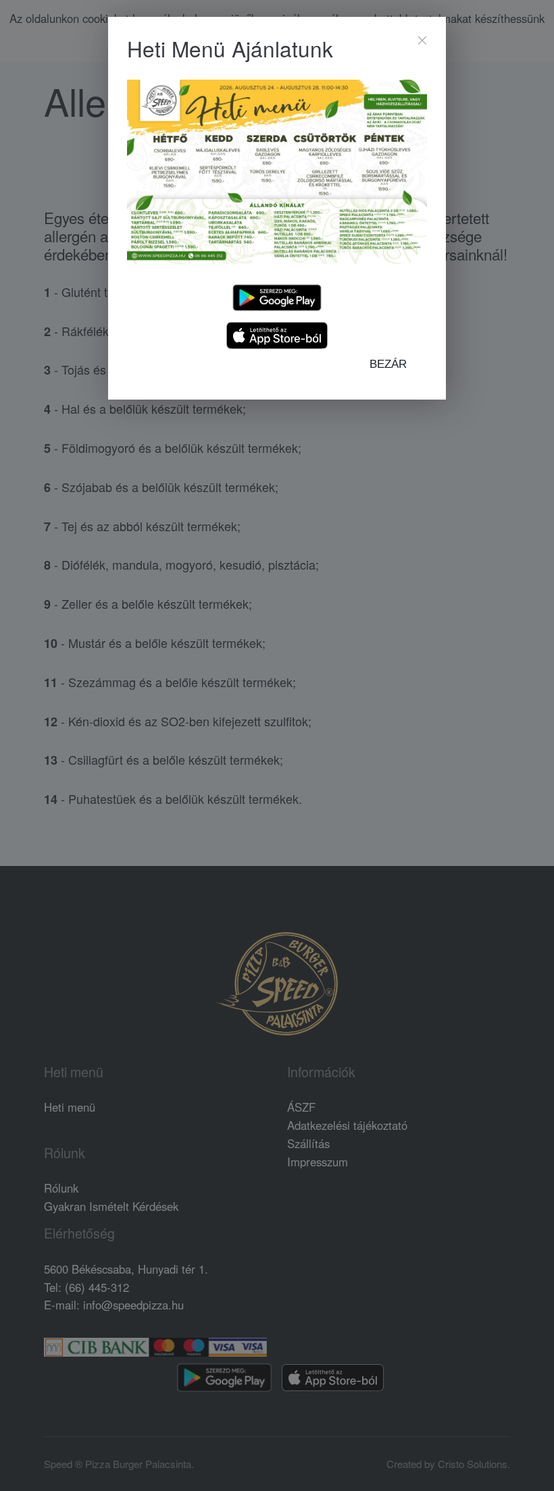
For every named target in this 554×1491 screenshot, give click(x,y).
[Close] (422, 40)
